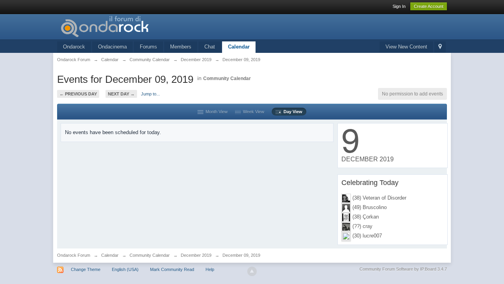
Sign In (399, 6)
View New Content (406, 47)
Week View (252, 111)
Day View (291, 111)
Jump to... (150, 94)
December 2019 (196, 255)
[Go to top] (252, 271)
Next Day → (121, 94)
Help (210, 269)
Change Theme (85, 269)
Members (180, 47)
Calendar (239, 47)
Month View (215, 111)
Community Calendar (227, 78)
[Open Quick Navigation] (440, 47)
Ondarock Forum (73, 255)
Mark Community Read (172, 269)
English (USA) (125, 269)
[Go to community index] (127, 26)
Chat (209, 47)
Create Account (428, 6)
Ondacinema (112, 47)
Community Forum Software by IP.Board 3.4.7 (403, 269)
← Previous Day (78, 94)
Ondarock (74, 47)
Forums (148, 47)
